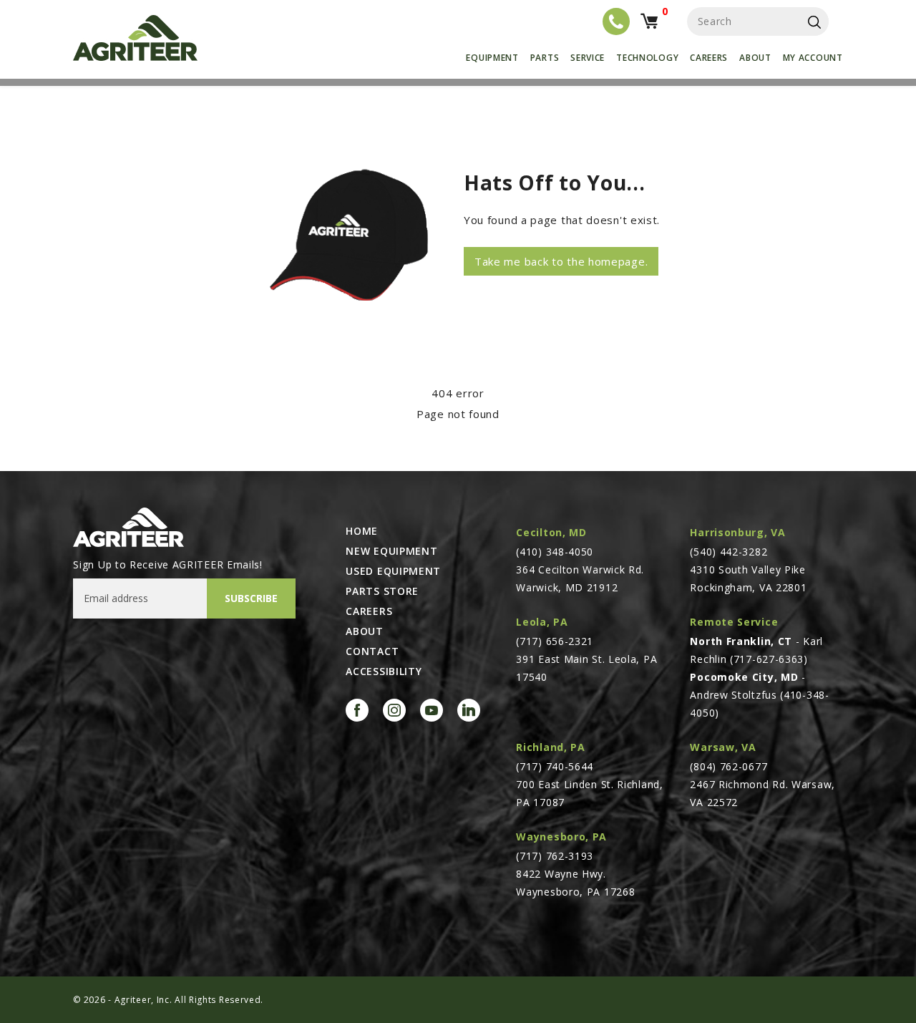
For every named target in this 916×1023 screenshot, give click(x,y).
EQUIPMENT (492, 58)
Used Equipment (393, 571)
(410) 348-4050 (554, 551)
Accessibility (384, 671)
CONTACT (372, 651)
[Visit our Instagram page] (394, 710)
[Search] (814, 21)
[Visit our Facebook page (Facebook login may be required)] (357, 710)
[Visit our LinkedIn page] (468, 710)
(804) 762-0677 (728, 766)
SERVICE (587, 58)
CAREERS (369, 611)
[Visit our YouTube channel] (431, 710)
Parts (545, 58)
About (755, 58)
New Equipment (391, 551)
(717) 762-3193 (554, 856)
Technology (647, 58)
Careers (709, 58)
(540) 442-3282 (728, 551)
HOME (362, 531)
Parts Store (382, 591)
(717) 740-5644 (554, 766)
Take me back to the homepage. (561, 261)
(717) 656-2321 (554, 641)
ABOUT (365, 631)
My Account (813, 58)
